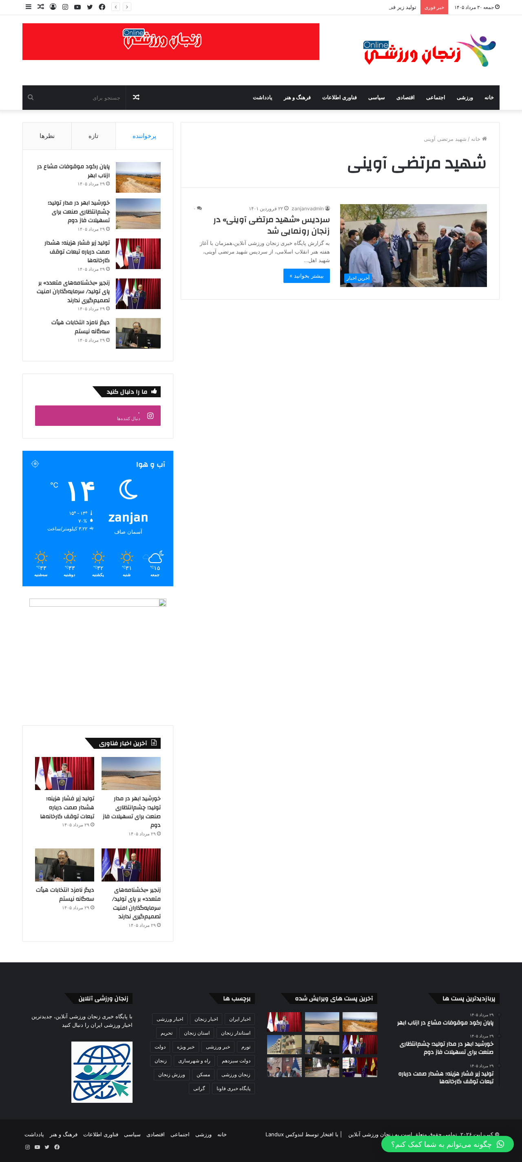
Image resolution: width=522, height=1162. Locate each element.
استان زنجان (197, 1033)
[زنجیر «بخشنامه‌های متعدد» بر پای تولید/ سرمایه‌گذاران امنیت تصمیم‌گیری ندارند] (138, 293)
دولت (160, 1047)
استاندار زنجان (235, 1033)
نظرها (47, 136)
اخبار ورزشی (170, 1019)
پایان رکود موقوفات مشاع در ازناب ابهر (73, 171)
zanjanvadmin (308, 208)
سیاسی (376, 97)
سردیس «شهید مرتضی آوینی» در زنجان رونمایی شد (271, 225)
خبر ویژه (186, 1047)
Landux (274, 1134)
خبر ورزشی (218, 1047)
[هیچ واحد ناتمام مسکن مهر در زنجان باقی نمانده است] (284, 1067)
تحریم (167, 1033)
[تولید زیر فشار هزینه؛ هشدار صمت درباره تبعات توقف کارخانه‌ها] (138, 253)
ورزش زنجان (171, 1074)
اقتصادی (405, 97)
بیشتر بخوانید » (307, 275)
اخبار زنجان (206, 1019)
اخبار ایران (239, 1019)
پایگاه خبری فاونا (233, 1088)
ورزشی (465, 97)
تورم (245, 1047)
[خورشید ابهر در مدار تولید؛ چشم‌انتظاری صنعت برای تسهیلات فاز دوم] (138, 213)
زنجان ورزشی (235, 1074)
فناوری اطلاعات (339, 97)
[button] (447, 1144)
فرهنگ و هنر (297, 97)
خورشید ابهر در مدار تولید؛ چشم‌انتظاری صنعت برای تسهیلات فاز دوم (79, 212)
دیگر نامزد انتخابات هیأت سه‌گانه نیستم (80, 327)
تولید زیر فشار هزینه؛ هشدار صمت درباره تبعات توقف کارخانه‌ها (344, 7)
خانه (489, 97)
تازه (93, 136)
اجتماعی (435, 97)
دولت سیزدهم (236, 1060)
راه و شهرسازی (194, 1060)
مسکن (203, 1074)
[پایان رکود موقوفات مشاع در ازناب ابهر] (138, 177)
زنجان (161, 1060)
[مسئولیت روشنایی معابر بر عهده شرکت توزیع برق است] (322, 1067)
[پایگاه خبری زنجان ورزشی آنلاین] (424, 50)
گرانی (199, 1088)
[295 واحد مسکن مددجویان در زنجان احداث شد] (284, 1045)
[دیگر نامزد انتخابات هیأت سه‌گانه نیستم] (138, 333)
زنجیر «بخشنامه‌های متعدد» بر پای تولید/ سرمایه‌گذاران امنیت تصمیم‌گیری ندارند (73, 292)
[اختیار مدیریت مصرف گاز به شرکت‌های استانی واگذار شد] (360, 1067)
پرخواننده (144, 136)
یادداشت (262, 97)
